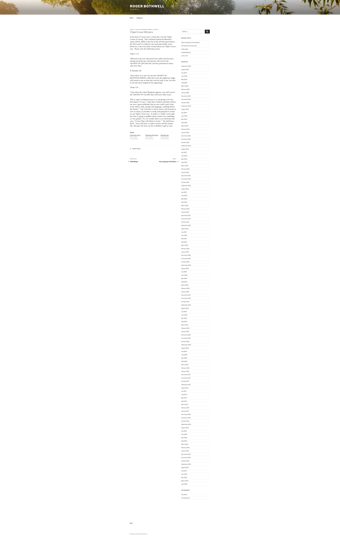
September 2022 (186, 185)
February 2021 (185, 248)
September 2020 (186, 265)
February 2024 (185, 129)
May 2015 (184, 477)
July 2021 (184, 232)
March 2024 (184, 126)
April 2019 (184, 321)
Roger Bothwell (147, 6)
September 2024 (186, 106)
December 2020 (186, 255)
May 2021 (184, 238)
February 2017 (185, 407)
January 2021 (185, 252)
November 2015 (186, 457)
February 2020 (185, 288)
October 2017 (185, 381)
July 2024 (184, 112)
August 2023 (185, 149)
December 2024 (186, 96)
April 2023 (184, 162)
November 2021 (186, 218)
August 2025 (185, 69)
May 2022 (184, 199)
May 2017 (184, 398)
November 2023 (186, 139)
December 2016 (186, 414)
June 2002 (184, 484)
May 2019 (184, 318)
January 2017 (185, 411)
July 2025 (184, 73)
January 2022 (185, 212)
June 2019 (184, 315)
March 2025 (184, 86)
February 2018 (185, 368)
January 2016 (185, 451)
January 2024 (185, 132)
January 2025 (185, 92)
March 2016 (184, 444)
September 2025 (186, 66)
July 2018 (184, 351)
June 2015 (184, 474)
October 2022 (185, 182)
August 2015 (185, 467)
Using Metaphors (186, 52)
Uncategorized (185, 498)
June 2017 (184, 394)
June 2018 (184, 354)
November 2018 (186, 338)
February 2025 (185, 89)
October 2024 (185, 102)
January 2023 (185, 172)
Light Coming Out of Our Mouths (190, 42)
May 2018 (184, 358)
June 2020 (184, 275)
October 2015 (185, 461)
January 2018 (185, 371)
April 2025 (184, 82)
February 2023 (185, 169)
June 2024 (184, 116)
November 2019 (186, 298)
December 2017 (185, 374)
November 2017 (186, 378)
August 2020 (185, 268)
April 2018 (184, 361)
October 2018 (185, 341)
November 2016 (186, 418)
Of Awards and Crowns (151, 135)
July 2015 (184, 471)
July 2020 (184, 272)
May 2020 (184, 278)
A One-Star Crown (135, 135)
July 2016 (184, 431)
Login (131, 523)
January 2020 (185, 291)
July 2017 (184, 391)
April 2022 (184, 202)
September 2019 (186, 305)
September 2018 (186, 345)
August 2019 (185, 308)
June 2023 (184, 155)
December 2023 (186, 136)
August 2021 (185, 228)
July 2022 (184, 192)
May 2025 (184, 79)
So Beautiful (184, 49)
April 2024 (184, 122)
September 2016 (186, 424)
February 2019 (185, 328)
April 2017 (184, 401)
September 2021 (186, 225)
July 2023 (184, 152)
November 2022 (186, 179)
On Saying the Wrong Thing (189, 45)
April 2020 (184, 282)
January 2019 (185, 331)
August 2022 (185, 189)
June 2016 (184, 434)
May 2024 (184, 119)
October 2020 (185, 262)
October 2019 (185, 301)
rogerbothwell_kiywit (149, 29)
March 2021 (184, 245)
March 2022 (184, 205)
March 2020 (184, 285)
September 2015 (186, 464)
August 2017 (185, 388)
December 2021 (185, 215)
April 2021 (184, 242)
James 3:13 (184, 55)
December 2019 (186, 295)
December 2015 (186, 454)
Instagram (140, 18)
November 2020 (186, 258)
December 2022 (186, 175)
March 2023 (184, 165)
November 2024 (186, 99)
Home (131, 18)
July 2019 (184, 311)
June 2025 (184, 76)
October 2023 (185, 142)
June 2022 (184, 195)
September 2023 (186, 145)
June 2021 (184, 235)
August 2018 (185, 348)
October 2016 (185, 421)
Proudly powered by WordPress (138, 534)
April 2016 (184, 441)
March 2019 (184, 325)
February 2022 (185, 209)
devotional (136, 148)
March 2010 (184, 480)
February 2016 (185, 447)
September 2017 (186, 384)
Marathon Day (165, 135)
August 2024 (185, 109)
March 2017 (184, 404)
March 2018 (184, 364)
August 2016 (185, 427)
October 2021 (185, 222)
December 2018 (186, 335)
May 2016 (184, 437)
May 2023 (184, 159)
